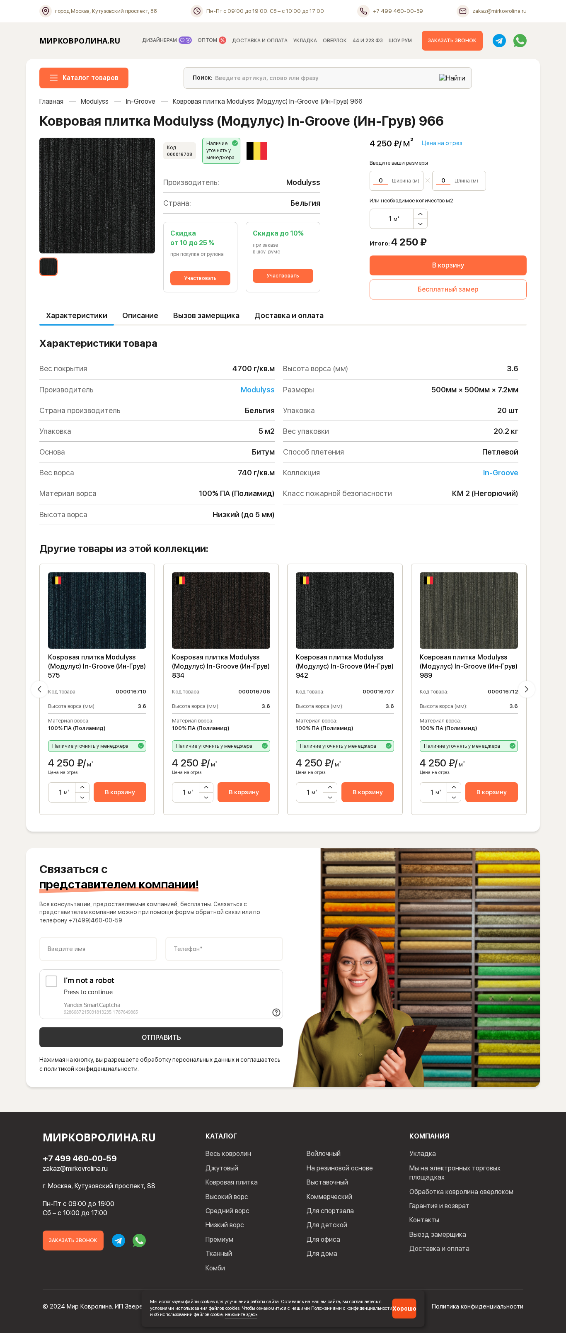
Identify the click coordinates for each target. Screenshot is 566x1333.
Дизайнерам (160, 40)
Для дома (322, 1254)
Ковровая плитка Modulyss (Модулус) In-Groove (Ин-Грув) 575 (97, 666)
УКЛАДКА (305, 41)
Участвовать (200, 278)
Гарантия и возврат (439, 1206)
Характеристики (76, 315)
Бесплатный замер (448, 289)
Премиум (219, 1239)
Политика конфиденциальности (477, 1306)
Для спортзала (330, 1211)
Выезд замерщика (437, 1234)
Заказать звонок (452, 41)
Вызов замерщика (206, 315)
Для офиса (323, 1239)
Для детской (327, 1225)
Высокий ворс (227, 1197)
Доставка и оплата (289, 315)
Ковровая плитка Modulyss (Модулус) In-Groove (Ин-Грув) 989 (469, 666)
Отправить (161, 1037)
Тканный (219, 1254)
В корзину (448, 265)
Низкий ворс (225, 1225)
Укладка (422, 1154)
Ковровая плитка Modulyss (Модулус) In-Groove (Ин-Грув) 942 (345, 666)
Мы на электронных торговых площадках (455, 1172)
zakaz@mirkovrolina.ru (75, 1168)
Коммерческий (329, 1197)
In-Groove (140, 101)
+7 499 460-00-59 (80, 1158)
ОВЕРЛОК (335, 41)
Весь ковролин (228, 1154)
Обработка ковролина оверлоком (461, 1192)
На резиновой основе (340, 1168)
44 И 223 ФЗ (368, 41)
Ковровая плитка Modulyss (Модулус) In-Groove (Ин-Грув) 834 (221, 666)
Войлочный (324, 1154)
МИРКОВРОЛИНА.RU (79, 40)
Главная (51, 101)
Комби (215, 1268)
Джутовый (222, 1168)
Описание (140, 315)
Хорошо (404, 1308)
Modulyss (95, 101)
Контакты (424, 1220)
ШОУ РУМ (400, 41)
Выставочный (327, 1182)
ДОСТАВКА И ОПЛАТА (260, 41)
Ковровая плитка (232, 1182)
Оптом (208, 40)
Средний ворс (227, 1211)
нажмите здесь (241, 1314)
